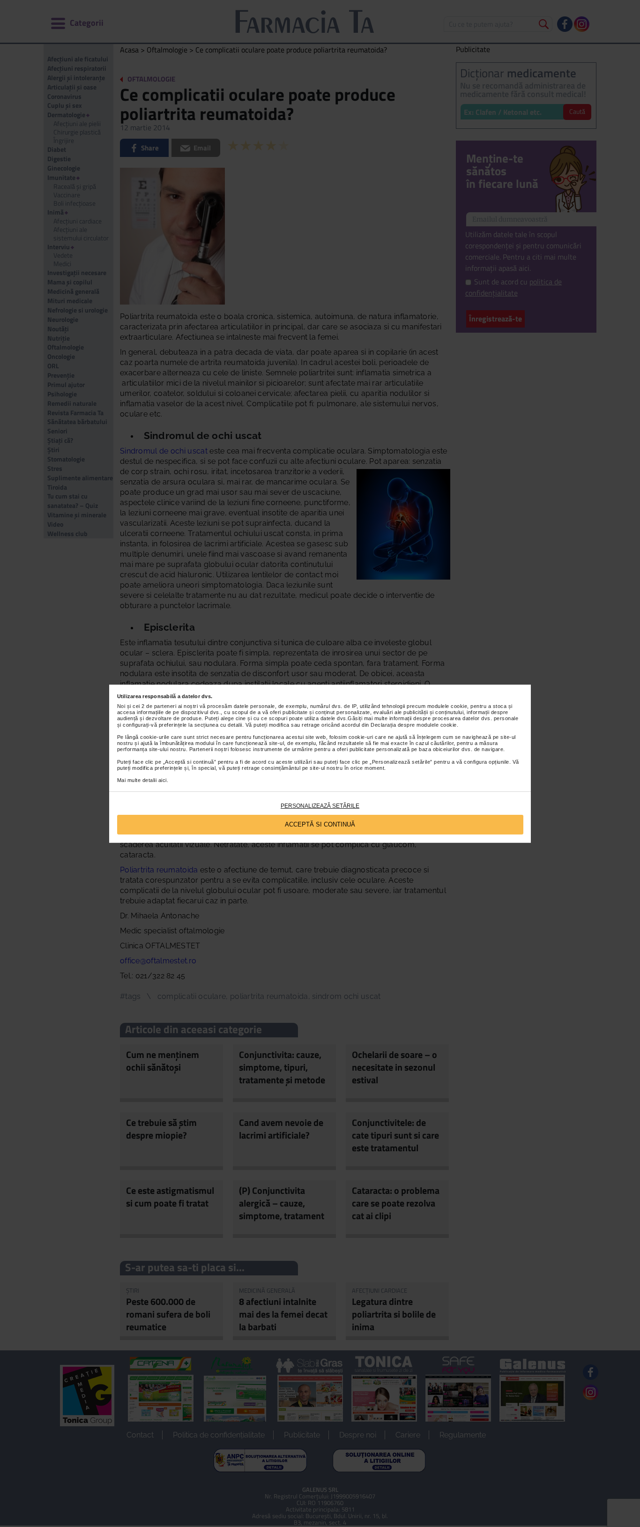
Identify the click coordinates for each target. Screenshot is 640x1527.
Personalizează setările (320, 806)
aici (162, 780)
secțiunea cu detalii (218, 725)
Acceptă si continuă (320, 824)
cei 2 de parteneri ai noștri (165, 706)
